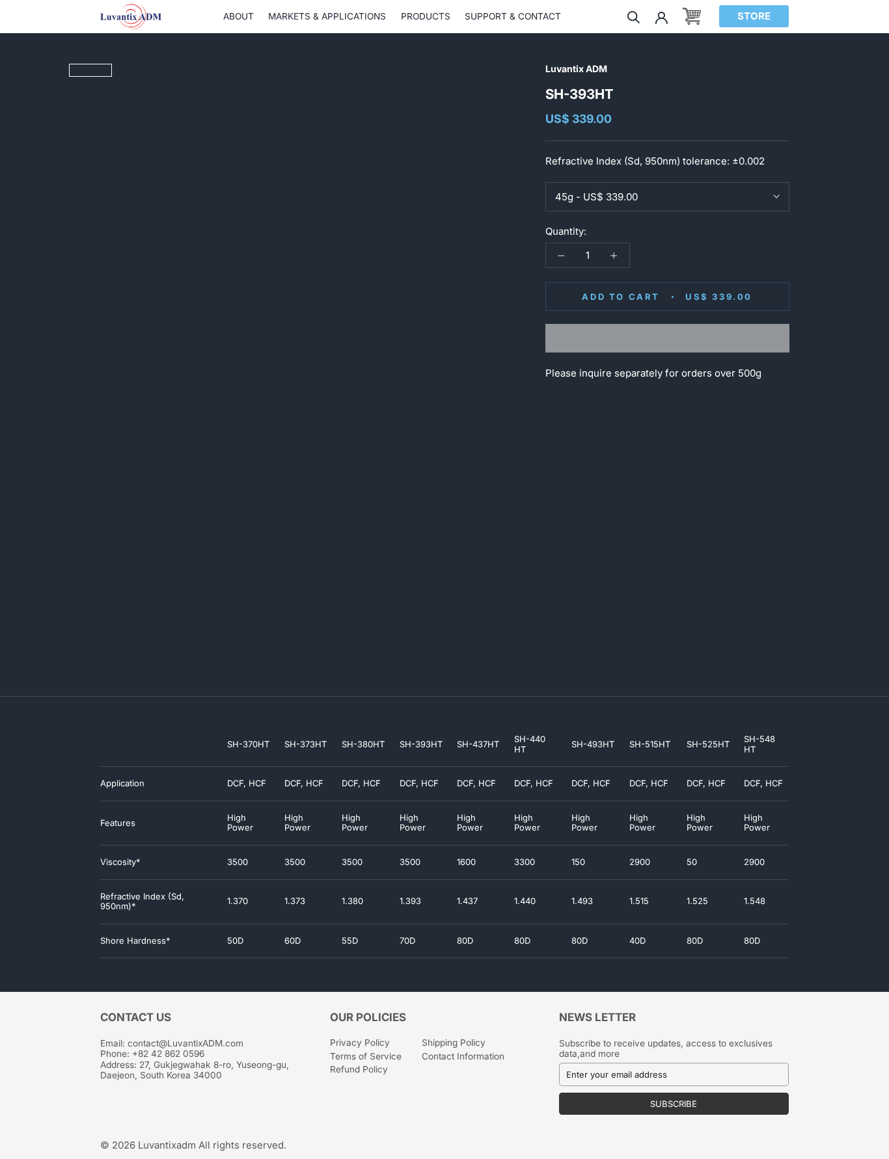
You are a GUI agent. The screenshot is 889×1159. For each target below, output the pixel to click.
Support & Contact (513, 16)
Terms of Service (366, 1056)
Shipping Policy (454, 1042)
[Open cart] (692, 16)
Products (425, 16)
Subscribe (673, 1104)
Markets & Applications (327, 16)
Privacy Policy (360, 1042)
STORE (754, 16)
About (238, 16)
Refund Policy (359, 1069)
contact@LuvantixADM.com (185, 1043)
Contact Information (463, 1056)
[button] (667, 338)
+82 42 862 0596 (168, 1053)
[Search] (633, 16)
